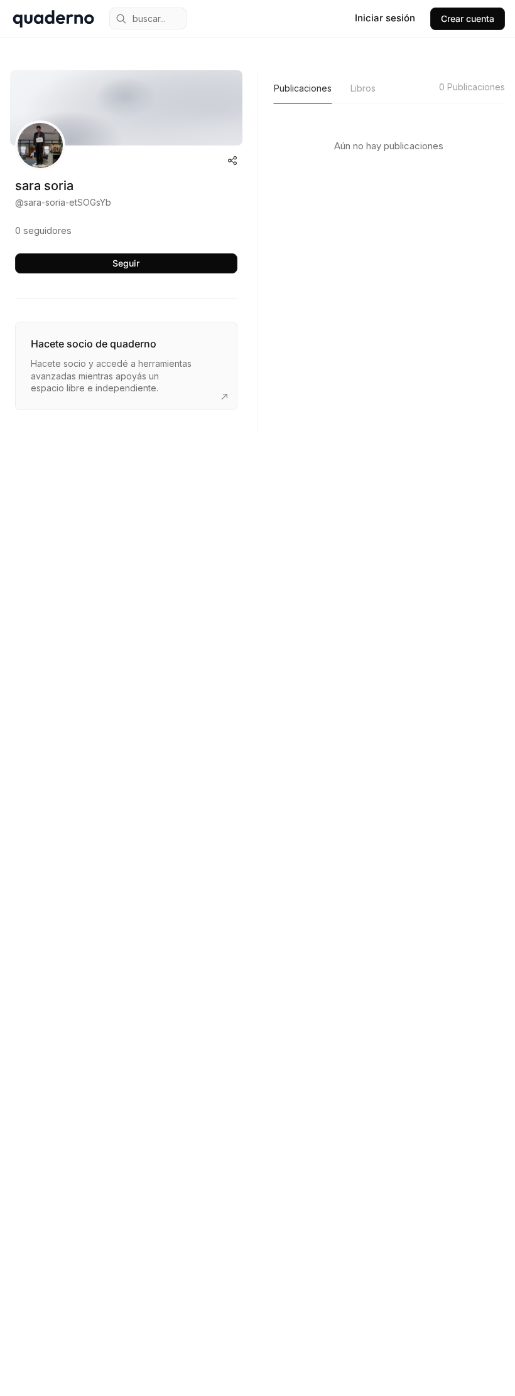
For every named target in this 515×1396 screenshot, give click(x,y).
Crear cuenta (467, 18)
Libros (363, 88)
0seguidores (43, 230)
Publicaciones (303, 88)
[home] (53, 19)
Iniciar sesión (385, 18)
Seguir (125, 263)
